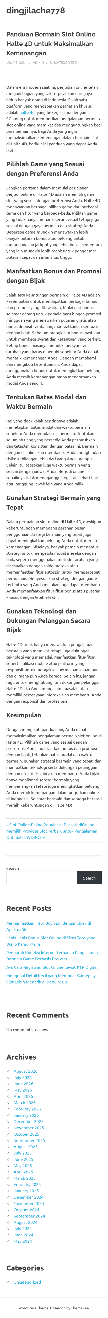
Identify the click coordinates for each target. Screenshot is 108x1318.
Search (12, 868)
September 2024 (29, 1215)
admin (38, 62)
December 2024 (29, 1196)
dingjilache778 (35, 10)
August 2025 (25, 1146)
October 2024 (26, 1209)
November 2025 (29, 1127)
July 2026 (23, 1077)
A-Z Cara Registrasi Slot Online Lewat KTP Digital (52, 967)
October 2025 (26, 1133)
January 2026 (26, 1115)
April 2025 (23, 1171)
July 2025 (23, 1152)
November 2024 (29, 1203)
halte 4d (27, 112)
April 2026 (23, 1096)
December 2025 (29, 1121)
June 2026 (23, 1083)
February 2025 (27, 1184)
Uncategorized (63, 62)
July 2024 (23, 1228)
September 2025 (29, 1140)
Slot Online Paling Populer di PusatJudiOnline (51, 824)
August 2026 (25, 1070)
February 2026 (27, 1108)
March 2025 (25, 1178)
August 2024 (25, 1222)
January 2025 (26, 1190)
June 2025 (23, 1159)
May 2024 (23, 1240)
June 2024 (23, 1234)
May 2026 (23, 1089)
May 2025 (23, 1165)
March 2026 (25, 1102)
